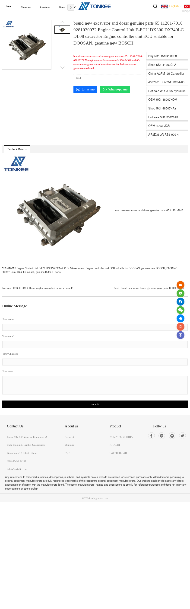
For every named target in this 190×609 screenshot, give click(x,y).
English (173, 6)
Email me (88, 89)
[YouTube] (161, 435)
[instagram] (172, 435)
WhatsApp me (117, 89)
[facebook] (151, 435)
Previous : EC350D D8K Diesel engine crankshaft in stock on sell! (37, 288)
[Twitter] (182, 435)
